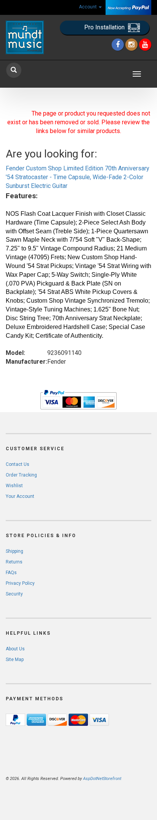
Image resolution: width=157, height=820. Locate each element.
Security (14, 594)
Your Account (20, 496)
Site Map (15, 659)
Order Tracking (21, 475)
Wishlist (14, 485)
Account (88, 7)
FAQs (11, 572)
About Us (15, 649)
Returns (14, 562)
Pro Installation (105, 27)
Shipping (14, 551)
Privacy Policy (20, 583)
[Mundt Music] (26, 37)
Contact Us (17, 464)
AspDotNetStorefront (102, 778)
